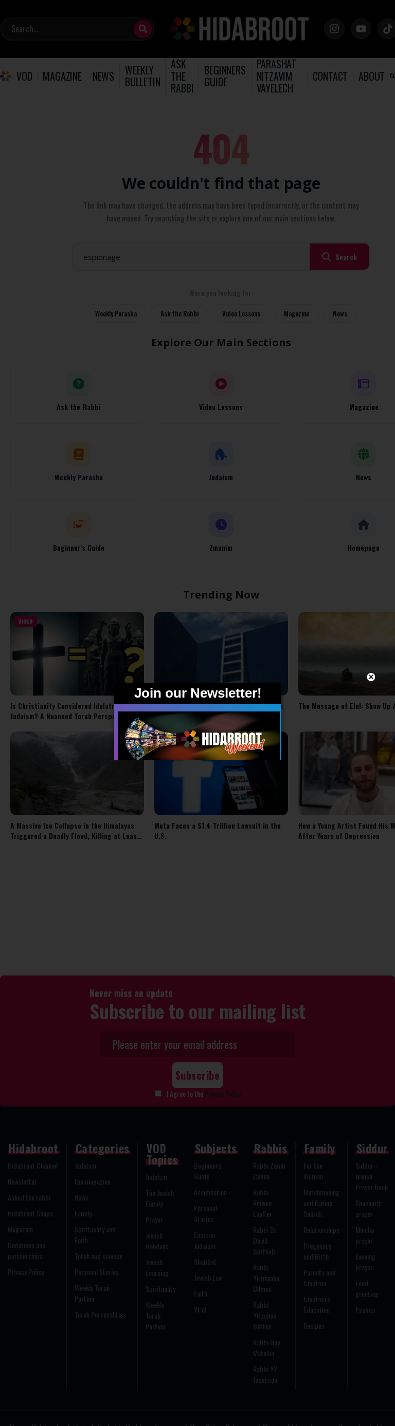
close (371, 677)
